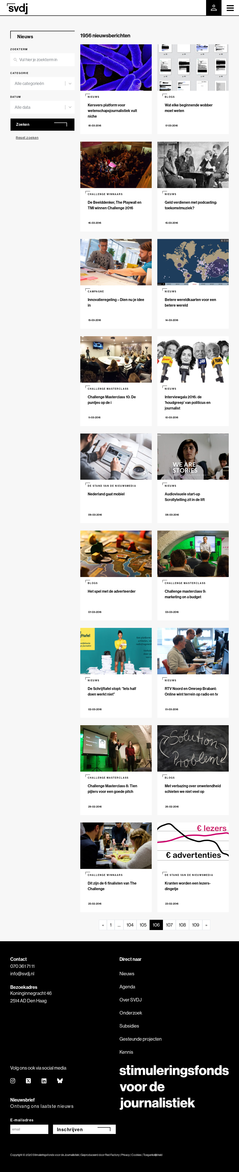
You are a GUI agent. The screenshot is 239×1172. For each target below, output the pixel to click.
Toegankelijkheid (152, 1155)
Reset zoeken (27, 138)
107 (169, 925)
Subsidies (129, 1026)
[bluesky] (60, 1081)
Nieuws (127, 973)
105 (143, 925)
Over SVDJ (131, 1000)
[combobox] (40, 83)
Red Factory (112, 1155)
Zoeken (22, 124)
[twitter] (28, 1081)
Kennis (126, 1052)
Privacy (125, 1155)
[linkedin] (44, 1081)
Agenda (127, 987)
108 (182, 925)
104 (130, 925)
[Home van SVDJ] (17, 8)
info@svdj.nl (22, 973)
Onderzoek (131, 1013)
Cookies (136, 1155)
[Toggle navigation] (230, 7)
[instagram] (13, 1081)
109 (195, 925)
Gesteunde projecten (141, 1039)
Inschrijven (70, 1129)
